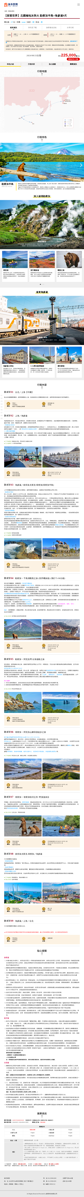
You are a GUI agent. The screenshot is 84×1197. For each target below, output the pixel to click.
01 (2, 395)
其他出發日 (11, 11)
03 (2, 401)
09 (2, 418)
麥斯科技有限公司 (51, 1193)
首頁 (6, 11)
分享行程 (70, 27)
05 (2, 407)
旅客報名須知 (51, 27)
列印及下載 (32, 27)
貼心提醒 (52, 64)
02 (2, 398)
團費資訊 (73, 64)
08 (2, 415)
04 (2, 404)
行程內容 (31, 64)
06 (2, 410)
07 (2, 413)
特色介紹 (10, 64)
